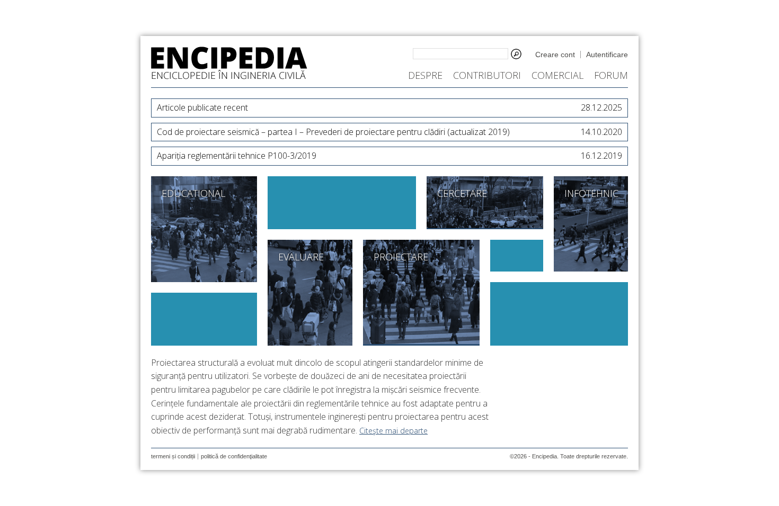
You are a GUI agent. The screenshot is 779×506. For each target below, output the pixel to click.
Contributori (487, 75)
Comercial (557, 75)
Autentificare (607, 54)
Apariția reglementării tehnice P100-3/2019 (389, 155)
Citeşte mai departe (393, 431)
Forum (611, 75)
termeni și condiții (173, 456)
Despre (425, 75)
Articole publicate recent (389, 107)
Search (516, 54)
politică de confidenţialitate (234, 456)
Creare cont (555, 54)
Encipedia (229, 63)
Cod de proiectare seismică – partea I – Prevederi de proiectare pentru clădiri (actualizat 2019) (389, 132)
